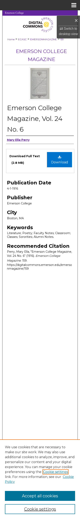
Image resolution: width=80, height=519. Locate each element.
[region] (40, 479)
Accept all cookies (40, 495)
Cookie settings (55, 472)
